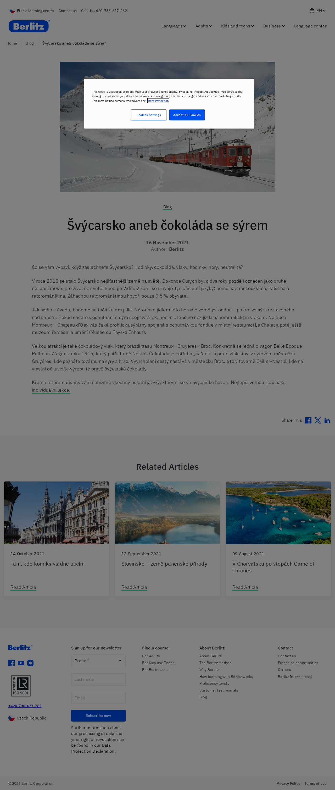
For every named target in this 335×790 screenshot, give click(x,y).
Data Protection (158, 101)
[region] (169, 103)
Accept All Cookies (186, 115)
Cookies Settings (149, 115)
